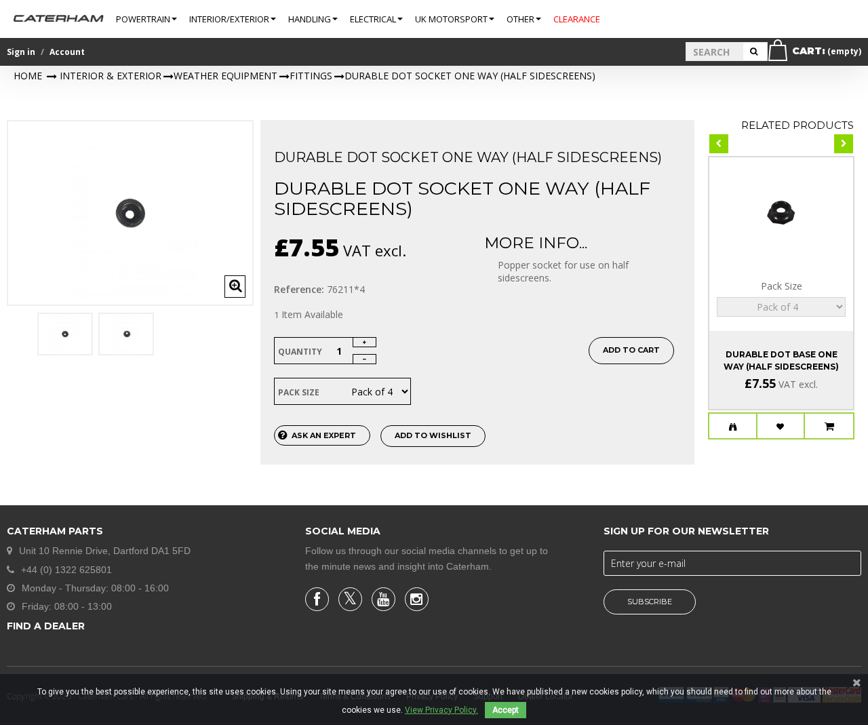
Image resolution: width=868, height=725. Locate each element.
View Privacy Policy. (441, 710)
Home (28, 75)
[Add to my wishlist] (781, 426)
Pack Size (299, 392)
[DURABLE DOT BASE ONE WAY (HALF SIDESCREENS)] (781, 209)
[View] (733, 426)
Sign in (21, 52)
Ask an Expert (324, 435)
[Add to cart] (829, 426)
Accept (505, 710)
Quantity (300, 351)
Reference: (299, 289)
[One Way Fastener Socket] (65, 334)
